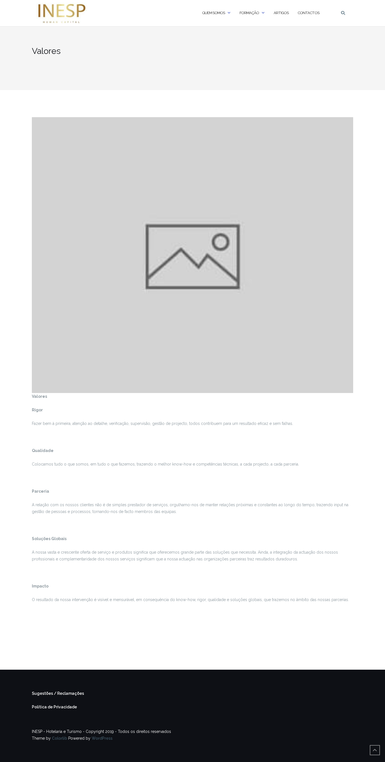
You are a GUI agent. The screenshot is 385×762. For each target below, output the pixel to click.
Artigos (281, 13)
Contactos (308, 13)
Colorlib (59, 738)
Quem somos (213, 13)
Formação (249, 13)
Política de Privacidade (54, 707)
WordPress (102, 738)
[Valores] (192, 254)
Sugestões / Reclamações (58, 693)
